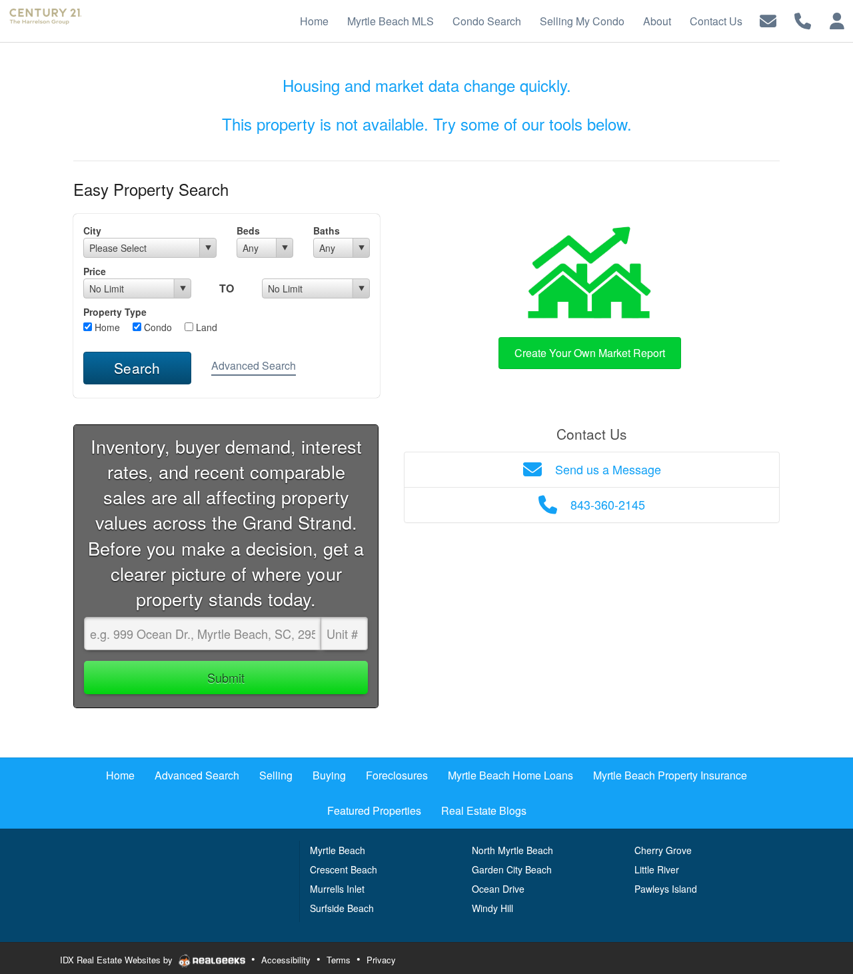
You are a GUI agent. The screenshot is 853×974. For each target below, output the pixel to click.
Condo (156, 327)
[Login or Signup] (837, 19)
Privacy (381, 959)
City (92, 230)
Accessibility (286, 959)
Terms (339, 959)
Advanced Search (253, 365)
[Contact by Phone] (802, 19)
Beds (248, 230)
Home (106, 327)
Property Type (115, 311)
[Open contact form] (768, 19)
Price (94, 271)
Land (205, 327)
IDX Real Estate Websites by (117, 959)
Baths (326, 230)
